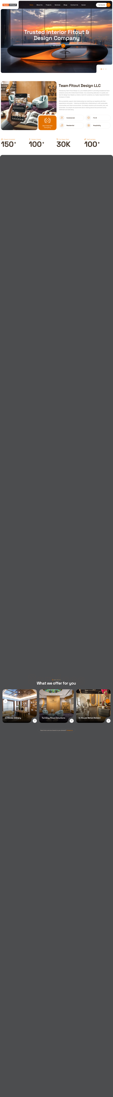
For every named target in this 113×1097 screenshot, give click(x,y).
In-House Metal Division (90, 718)
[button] (108, 701)
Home (31, 5)
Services (57, 5)
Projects (48, 5)
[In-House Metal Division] (108, 721)
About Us (40, 5)
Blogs (65, 5)
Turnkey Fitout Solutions (53, 718)
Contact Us (74, 5)
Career (83, 5)
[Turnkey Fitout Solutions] (72, 721)
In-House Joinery (13, 718)
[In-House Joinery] (35, 721)
